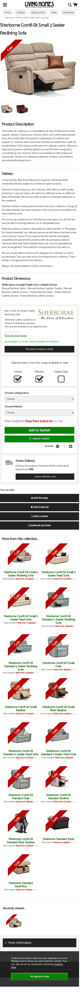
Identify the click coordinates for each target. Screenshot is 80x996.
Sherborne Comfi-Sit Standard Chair (20, 797)
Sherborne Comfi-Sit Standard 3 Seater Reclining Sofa (20, 666)
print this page (40, 498)
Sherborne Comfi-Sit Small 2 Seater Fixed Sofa (58, 574)
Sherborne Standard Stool (58, 839)
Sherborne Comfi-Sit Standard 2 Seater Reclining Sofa (58, 619)
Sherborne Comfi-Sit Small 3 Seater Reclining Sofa (21, 574)
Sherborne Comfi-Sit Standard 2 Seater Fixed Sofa (20, 753)
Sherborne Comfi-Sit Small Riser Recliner (58, 709)
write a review (40, 516)
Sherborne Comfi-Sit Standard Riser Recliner (21, 841)
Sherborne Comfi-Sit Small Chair (58, 665)
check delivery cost (45, 476)
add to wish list (41, 507)
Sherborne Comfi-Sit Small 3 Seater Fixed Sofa (21, 618)
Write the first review (16, 336)
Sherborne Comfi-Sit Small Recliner (21, 709)
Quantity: (49, 446)
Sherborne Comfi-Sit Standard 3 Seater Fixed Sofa (58, 753)
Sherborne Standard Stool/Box (21, 885)
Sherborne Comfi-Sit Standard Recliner (58, 797)
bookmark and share (40, 525)
